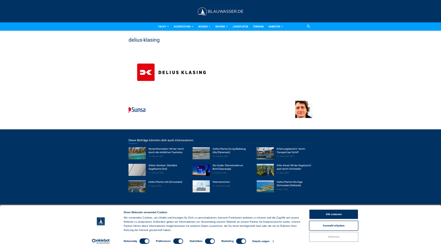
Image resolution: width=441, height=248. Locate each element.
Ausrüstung (182, 26)
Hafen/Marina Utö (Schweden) (165, 181)
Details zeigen (260, 241)
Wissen (203, 26)
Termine (258, 26)
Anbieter (274, 26)
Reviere (220, 26)
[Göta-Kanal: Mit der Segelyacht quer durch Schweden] (265, 170)
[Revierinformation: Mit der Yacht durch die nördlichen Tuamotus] (137, 153)
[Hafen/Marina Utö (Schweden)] (137, 186)
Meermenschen (221, 181)
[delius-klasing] (172, 97)
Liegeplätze (240, 26)
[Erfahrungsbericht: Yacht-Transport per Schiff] (265, 153)
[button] (308, 26)
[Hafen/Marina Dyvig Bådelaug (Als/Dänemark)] (201, 153)
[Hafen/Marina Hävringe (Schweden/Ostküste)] (265, 186)
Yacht (162, 26)
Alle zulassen (334, 214)
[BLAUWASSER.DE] (220, 11)
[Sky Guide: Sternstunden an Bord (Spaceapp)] (201, 170)
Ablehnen (334, 236)
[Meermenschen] (201, 186)
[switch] (178, 241)
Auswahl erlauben (334, 225)
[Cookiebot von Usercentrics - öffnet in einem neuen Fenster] (101, 241)
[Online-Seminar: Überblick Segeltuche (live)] (137, 170)
